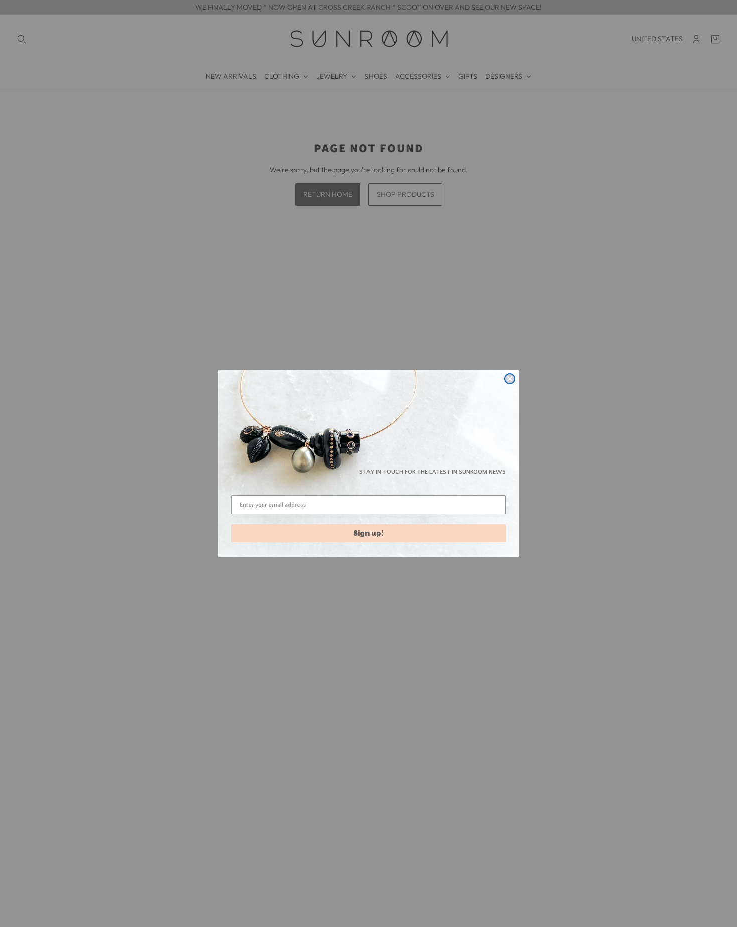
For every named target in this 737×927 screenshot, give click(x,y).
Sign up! (368, 533)
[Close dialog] (510, 379)
